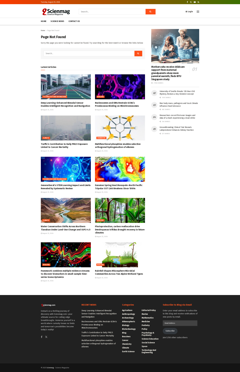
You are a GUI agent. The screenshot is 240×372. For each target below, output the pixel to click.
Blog (124, 333)
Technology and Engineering (54, 97)
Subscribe (170, 331)
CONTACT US (74, 21)
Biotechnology (129, 329)
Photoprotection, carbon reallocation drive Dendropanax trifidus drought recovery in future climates (120, 229)
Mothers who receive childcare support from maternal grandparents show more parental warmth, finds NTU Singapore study (168, 73)
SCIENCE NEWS (57, 21)
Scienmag (50, 368)
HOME (43, 21)
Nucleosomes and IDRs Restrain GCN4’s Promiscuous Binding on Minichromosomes (99, 324)
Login (190, 11)
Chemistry (101, 138)
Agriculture (127, 310)
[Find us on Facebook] (187, 2)
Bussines (126, 336)
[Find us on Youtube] (195, 2)
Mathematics (148, 318)
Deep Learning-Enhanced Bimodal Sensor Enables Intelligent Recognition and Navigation (99, 313)
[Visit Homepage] (56, 12)
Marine (145, 314)
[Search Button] (151, 11)
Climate (46, 138)
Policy (144, 329)
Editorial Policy (149, 310)
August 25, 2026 (47, 110)
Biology (100, 97)
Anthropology (128, 314)
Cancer (125, 340)
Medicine (146, 321)
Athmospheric (128, 321)
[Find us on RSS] (198, 2)
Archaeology (128, 318)
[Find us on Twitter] (191, 2)
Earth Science (128, 351)
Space (144, 346)
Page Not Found (53, 30)
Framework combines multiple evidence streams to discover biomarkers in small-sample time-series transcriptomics (65, 273)
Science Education (150, 339)
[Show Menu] (198, 12)
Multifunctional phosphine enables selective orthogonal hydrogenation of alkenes (99, 343)
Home (43, 30)
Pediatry (146, 325)
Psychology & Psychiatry (148, 334)
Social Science (148, 342)
